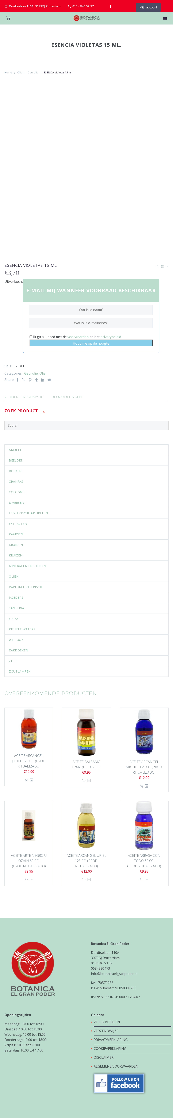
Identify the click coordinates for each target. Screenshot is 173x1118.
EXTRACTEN (18, 524)
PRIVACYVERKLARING (111, 1039)
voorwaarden (78, 336)
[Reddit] (49, 379)
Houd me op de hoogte (91, 343)
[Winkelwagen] (8, 18)
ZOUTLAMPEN (20, 671)
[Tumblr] (36, 379)
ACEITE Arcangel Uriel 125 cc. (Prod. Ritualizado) (86, 860)
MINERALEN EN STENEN (27, 566)
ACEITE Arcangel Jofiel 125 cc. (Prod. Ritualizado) (29, 761)
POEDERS (16, 598)
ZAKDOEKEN (18, 650)
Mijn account (148, 7)
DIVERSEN (16, 503)
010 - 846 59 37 (83, 6)
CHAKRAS (16, 481)
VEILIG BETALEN (107, 1022)
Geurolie (33, 72)
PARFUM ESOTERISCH (25, 587)
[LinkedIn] (43, 379)
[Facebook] (110, 6)
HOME (165, 24)
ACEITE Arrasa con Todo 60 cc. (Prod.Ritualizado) (144, 860)
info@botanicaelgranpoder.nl (114, 973)
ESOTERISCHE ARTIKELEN (28, 513)
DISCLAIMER (104, 1057)
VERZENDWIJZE (106, 1031)
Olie (19, 72)
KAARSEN (16, 534)
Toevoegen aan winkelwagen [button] (26, 780)
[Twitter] (24, 379)
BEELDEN (16, 460)
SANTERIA (16, 608)
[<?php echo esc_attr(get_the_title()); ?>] (31, 780)
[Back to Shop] (162, 266)
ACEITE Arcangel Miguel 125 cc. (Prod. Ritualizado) (144, 767)
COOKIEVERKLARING (110, 1048)
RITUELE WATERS (22, 629)
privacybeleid (110, 336)
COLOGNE (16, 492)
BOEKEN (15, 471)
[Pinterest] (30, 379)
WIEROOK (16, 640)
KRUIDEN (16, 545)
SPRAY (14, 619)
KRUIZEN (16, 555)
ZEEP (13, 661)
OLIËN (14, 576)
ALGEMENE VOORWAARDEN (116, 1066)
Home (8, 72)
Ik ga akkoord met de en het (76, 336)
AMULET (15, 450)
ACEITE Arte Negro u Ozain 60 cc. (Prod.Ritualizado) (29, 860)
